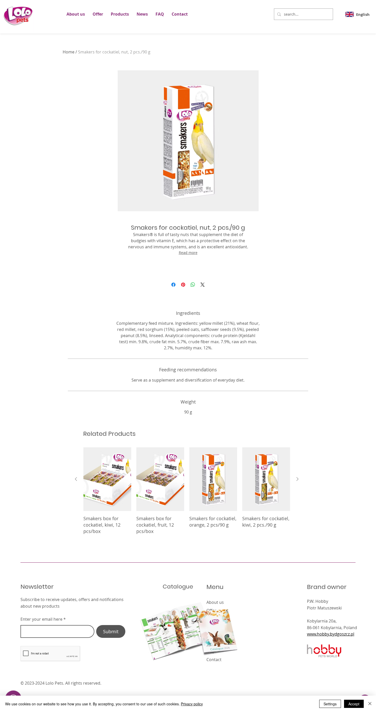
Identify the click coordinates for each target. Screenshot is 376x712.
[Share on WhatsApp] (193, 285)
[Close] (370, 704)
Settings (330, 703)
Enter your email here (41, 619)
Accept (353, 703)
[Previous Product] (76, 479)
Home (68, 52)
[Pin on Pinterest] (183, 285)
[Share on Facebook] (173, 285)
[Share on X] (203, 285)
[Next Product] (297, 479)
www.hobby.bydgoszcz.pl (330, 634)
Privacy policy (192, 703)
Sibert (295, 683)
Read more (188, 252)
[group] (187, 491)
